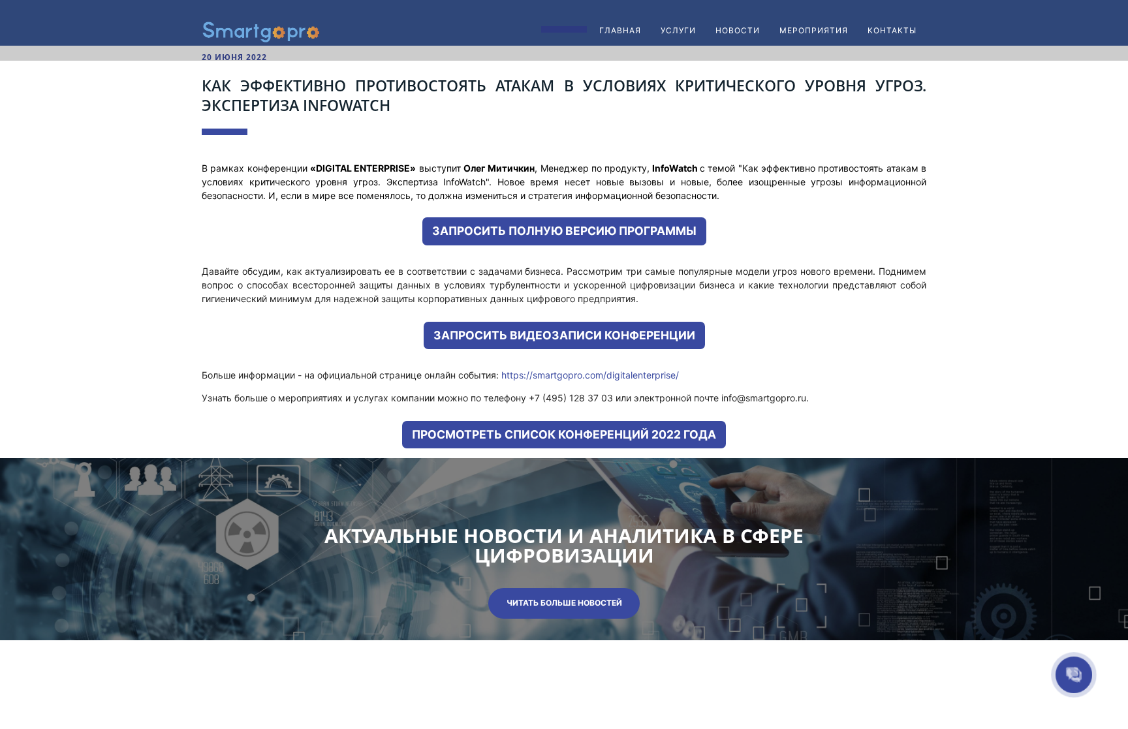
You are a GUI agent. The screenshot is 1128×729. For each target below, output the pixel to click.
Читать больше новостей (564, 603)
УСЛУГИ (678, 30)
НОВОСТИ (737, 30)
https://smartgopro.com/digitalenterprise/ (590, 374)
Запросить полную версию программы (564, 231)
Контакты (892, 30)
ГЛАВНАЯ (620, 30)
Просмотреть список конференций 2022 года (564, 434)
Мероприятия (813, 30)
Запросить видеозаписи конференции (564, 335)
